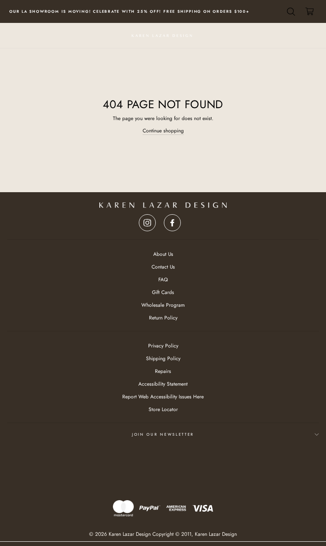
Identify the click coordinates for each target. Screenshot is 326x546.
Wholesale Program (163, 304)
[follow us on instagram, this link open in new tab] (147, 220)
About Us (163, 254)
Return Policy (163, 317)
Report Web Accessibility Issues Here (163, 396)
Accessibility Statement (163, 383)
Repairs (163, 371)
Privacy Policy (163, 345)
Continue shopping (163, 130)
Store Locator (163, 409)
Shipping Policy (163, 358)
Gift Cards (163, 292)
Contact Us (163, 266)
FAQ (163, 279)
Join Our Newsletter (163, 434)
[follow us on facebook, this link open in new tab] (172, 220)
